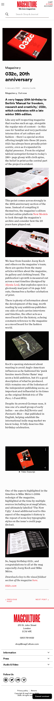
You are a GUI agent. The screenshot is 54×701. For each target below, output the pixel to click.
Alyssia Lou (11, 284)
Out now (22, 93)
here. (35, 580)
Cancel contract (42, 696)
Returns (34, 690)
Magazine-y (11, 93)
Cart (50, 2)
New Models (40, 214)
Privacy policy (22, 690)
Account (48, 6)
